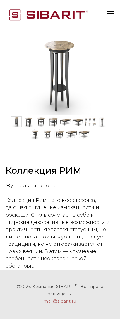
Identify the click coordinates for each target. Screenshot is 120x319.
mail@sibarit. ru (60, 301)
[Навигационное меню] (110, 14)
